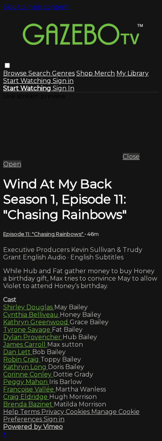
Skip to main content (36, 7)
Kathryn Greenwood (36, 322)
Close (131, 156)
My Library (132, 73)
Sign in (63, 81)
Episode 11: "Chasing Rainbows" (44, 234)
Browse (15, 73)
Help (11, 411)
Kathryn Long (25, 367)
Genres (63, 73)
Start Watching (28, 81)
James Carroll (25, 344)
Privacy (53, 411)
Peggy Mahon (26, 382)
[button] (7, 65)
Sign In (63, 88)
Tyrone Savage (27, 329)
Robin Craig (21, 359)
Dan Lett (17, 352)
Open (12, 164)
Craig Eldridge (26, 397)
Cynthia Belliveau (31, 314)
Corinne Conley (28, 374)
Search (40, 73)
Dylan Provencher (33, 337)
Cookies (78, 411)
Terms (30, 411)
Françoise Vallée (29, 389)
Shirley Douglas (28, 307)
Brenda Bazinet (28, 404)
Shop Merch (95, 73)
